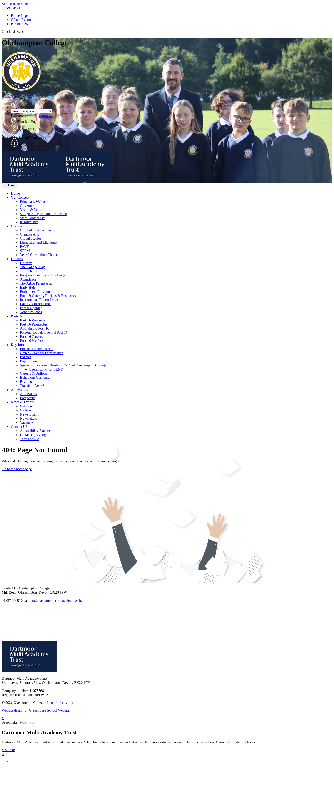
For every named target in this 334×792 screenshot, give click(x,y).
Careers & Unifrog (33, 373)
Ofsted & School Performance (41, 353)
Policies (25, 357)
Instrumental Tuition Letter (39, 300)
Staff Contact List (32, 218)
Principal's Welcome (34, 201)
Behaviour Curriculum (36, 377)
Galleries (26, 410)
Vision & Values (31, 210)
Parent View (20, 24)
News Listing (29, 414)
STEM (25, 251)
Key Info (17, 345)
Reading (26, 381)
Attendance (28, 279)
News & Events (22, 402)
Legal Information (60, 702)
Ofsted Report (21, 20)
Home (15, 193)
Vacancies (27, 422)
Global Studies (30, 238)
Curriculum (19, 226)
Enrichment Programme (37, 291)
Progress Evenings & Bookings (42, 275)
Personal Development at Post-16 (44, 332)
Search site (9, 722)
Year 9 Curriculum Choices (39, 255)
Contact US (19, 427)
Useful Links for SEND (46, 369)
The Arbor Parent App (36, 283)
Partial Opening (31, 308)
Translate (44, 115)
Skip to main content (16, 4)
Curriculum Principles (35, 230)
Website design (12, 710)
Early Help (28, 287)
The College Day (32, 267)
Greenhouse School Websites (50, 710)
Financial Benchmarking (37, 349)
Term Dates (28, 271)
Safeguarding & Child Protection (43, 214)
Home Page (19, 16)
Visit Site (8, 750)
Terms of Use (29, 439)
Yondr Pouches (31, 312)
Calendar (26, 406)
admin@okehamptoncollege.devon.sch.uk (55, 600)
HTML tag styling (33, 435)
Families (17, 259)
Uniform (26, 263)
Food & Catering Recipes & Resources (48, 296)
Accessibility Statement (36, 431)
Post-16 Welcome (32, 320)
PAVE (24, 246)
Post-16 (16, 316)
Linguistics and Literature (38, 242)
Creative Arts (29, 234)
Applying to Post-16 (34, 328)
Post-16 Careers (31, 336)
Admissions (19, 390)
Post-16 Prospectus (33, 324)
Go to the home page (17, 469)
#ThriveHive (29, 222)
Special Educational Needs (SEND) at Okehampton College (63, 365)
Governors (27, 206)
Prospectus (27, 398)
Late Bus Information (35, 304)
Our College (20, 197)
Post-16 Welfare (31, 341)
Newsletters (28, 418)
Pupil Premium (30, 361)
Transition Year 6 (32, 386)
